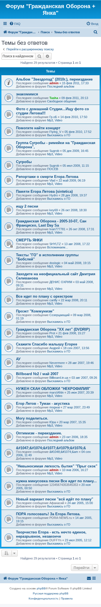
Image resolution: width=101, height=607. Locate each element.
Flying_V (55, 131)
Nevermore (57, 362)
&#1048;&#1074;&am (63, 451)
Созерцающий (59, 315)
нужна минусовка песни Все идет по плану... (56, 481)
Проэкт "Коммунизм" (35, 311)
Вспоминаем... (57, 247)
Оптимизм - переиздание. (39, 433)
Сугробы (24, 162)
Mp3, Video (54, 120)
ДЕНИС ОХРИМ (60, 282)
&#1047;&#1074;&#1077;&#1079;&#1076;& (51, 448)
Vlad (52, 180)
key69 (53, 210)
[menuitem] (14, 23)
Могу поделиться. (32, 418)
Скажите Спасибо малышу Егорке (46, 344)
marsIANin (56, 392)
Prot (52, 333)
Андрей (54, 348)
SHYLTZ (55, 244)
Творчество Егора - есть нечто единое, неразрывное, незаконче (51, 534)
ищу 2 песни (27, 206)
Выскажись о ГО (58, 135)
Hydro (53, 195)
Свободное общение (61, 101)
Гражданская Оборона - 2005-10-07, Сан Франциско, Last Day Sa (51, 223)
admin (54, 83)
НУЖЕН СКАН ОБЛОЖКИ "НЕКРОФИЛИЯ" (53, 389)
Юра (52, 422)
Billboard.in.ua (58, 377)
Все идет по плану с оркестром (44, 296)
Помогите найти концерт (38, 128)
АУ (18, 359)
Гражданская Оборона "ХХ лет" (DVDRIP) (53, 329)
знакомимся (27, 94)
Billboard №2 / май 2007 (37, 374)
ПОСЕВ (52, 169)
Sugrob (54, 150)
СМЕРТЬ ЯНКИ (29, 240)
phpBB (41, 588)
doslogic (55, 263)
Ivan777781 (57, 229)
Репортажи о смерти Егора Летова (47, 177)
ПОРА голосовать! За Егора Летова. (48, 514)
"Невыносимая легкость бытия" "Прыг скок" (56, 466)
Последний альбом (60, 86)
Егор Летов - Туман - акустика (43, 403)
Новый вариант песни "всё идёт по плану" (54, 499)
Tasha (53, 98)
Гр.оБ (53, 117)
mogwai (54, 407)
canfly (53, 300)
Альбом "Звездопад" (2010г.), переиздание (54, 79)
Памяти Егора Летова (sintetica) (44, 191)
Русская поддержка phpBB (50, 593)
